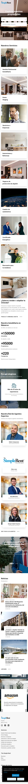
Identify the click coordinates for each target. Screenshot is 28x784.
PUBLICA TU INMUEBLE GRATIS (9, 316)
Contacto (3, 760)
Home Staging (4, 735)
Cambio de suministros (6, 742)
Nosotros (3, 756)
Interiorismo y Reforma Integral (8, 738)
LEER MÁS (4, 669)
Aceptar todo (15, 775)
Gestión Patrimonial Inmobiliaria (8, 733)
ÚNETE (12, 563)
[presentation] (11, 403)
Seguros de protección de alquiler (9, 740)
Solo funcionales (12, 779)
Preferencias (21, 779)
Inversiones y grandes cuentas (8, 748)
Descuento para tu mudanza (7, 746)
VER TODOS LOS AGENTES (8, 531)
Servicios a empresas (6, 736)
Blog (2, 758)
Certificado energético (6, 744)
